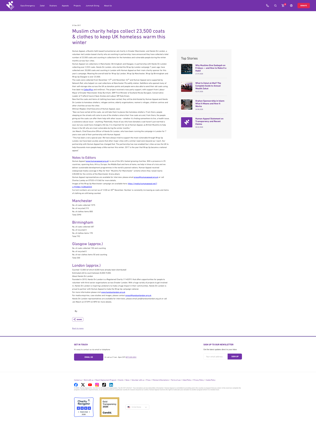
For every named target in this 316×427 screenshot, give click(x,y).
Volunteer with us (137, 380)
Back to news (78, 328)
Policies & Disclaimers (161, 380)
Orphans (53, 5)
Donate (303, 6)
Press (148, 380)
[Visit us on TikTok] (104, 385)
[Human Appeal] (10, 5)
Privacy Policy (198, 380)
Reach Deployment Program (105, 380)
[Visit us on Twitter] (83, 385)
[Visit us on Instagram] (97, 385)
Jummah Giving (92, 5)
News (127, 380)
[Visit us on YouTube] (90, 385)
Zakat (42, 5)
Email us (89, 357)
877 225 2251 (131, 357)
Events (120, 380)
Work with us (88, 380)
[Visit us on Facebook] (76, 385)
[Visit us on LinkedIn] (111, 385)
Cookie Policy (210, 380)
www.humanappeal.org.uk (97, 161)
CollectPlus (88, 89)
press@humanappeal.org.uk (146, 177)
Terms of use (176, 380)
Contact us (78, 380)
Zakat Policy (187, 380)
